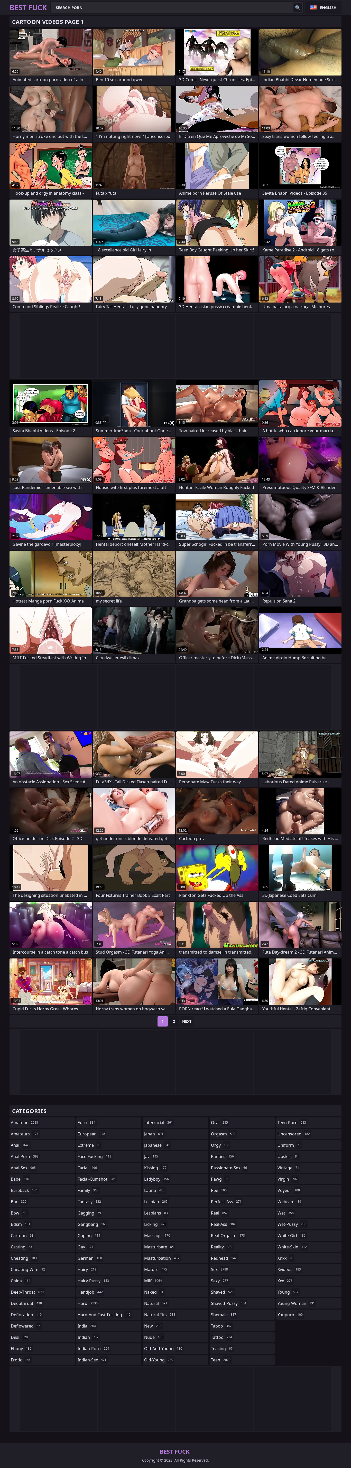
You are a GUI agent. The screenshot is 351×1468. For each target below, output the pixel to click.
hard (88, 1303)
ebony (21, 1348)
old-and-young (163, 1348)
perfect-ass (226, 1201)
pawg (219, 1179)
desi (19, 1337)
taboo (221, 1326)
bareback (24, 1190)
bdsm (20, 1224)
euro (86, 1122)
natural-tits (159, 1315)
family (88, 1190)
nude (153, 1337)
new (152, 1326)
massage (157, 1235)
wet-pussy (292, 1224)
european (91, 1134)
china (20, 1281)
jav (151, 1156)
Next (186, 1021)
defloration (26, 1315)
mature (155, 1269)
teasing (222, 1348)
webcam (289, 1201)
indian (88, 1337)
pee (219, 1190)
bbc (18, 1201)
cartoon (22, 1235)
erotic (21, 1360)
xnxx (285, 1258)
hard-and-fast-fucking (104, 1315)
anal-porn (25, 1156)
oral (219, 1122)
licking (155, 1224)
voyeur (289, 1190)
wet (286, 1213)
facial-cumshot (97, 1179)
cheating (24, 1258)
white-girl (292, 1235)
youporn (290, 1315)
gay (86, 1247)
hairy (87, 1269)
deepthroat (26, 1303)
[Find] (297, 7)
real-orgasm (228, 1235)
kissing (155, 1168)
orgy (220, 1145)
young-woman (296, 1303)
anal (20, 1145)
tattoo (221, 1337)
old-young (158, 1360)
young (288, 1292)
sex (219, 1269)
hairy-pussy (93, 1281)
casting (21, 1247)
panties (222, 1156)
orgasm (223, 1134)
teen (220, 1360)
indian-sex (92, 1360)
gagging (89, 1213)
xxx (285, 1281)
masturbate (159, 1247)
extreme (89, 1145)
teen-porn (292, 1122)
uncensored (294, 1134)
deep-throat (27, 1292)
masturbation (161, 1258)
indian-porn (93, 1348)
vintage (288, 1168)
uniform (289, 1145)
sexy (219, 1281)
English (328, 7)
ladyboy (156, 1179)
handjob (90, 1292)
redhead (224, 1258)
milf (153, 1281)
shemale (223, 1315)
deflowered (25, 1326)
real (219, 1213)
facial (87, 1168)
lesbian (156, 1201)
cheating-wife (28, 1269)
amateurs (24, 1134)
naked (153, 1292)
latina (154, 1190)
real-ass (223, 1224)
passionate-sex (229, 1168)
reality (221, 1247)
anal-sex (23, 1168)
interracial (158, 1122)
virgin (288, 1179)
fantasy (89, 1201)
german (90, 1258)
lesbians (156, 1213)
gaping (89, 1235)
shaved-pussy (228, 1303)
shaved (222, 1292)
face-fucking (94, 1156)
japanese (157, 1145)
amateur (24, 1122)
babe (20, 1179)
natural (155, 1303)
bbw (19, 1213)
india (87, 1326)
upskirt (288, 1156)
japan (153, 1134)
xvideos (289, 1269)
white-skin (292, 1247)
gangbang (92, 1224)
